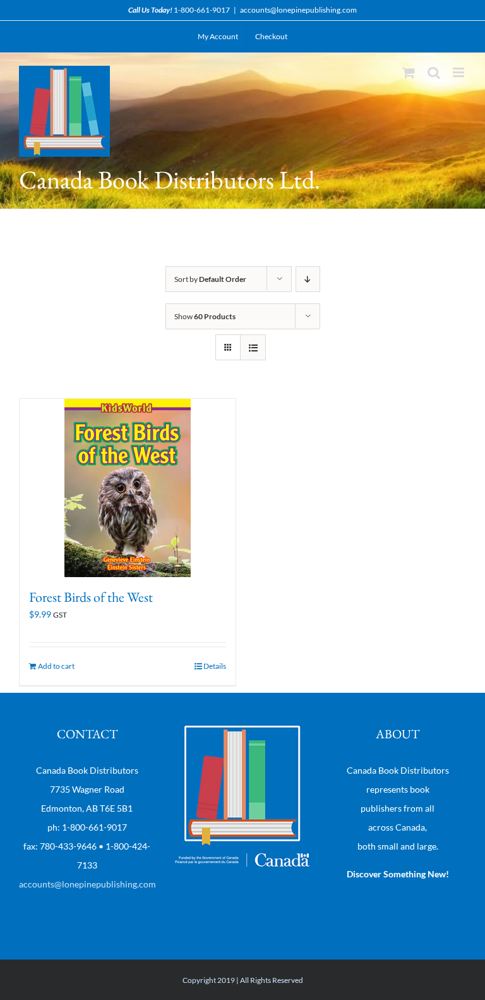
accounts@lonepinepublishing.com (298, 10)
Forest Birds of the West (91, 597)
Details (214, 666)
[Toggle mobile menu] (459, 72)
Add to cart (56, 666)
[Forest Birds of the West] (128, 488)
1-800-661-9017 (202, 10)
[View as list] (253, 347)
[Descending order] (308, 279)
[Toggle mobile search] (434, 72)
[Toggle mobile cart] (408, 72)
